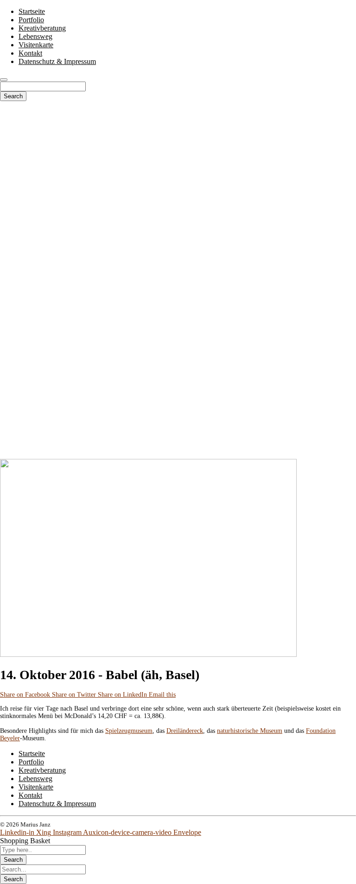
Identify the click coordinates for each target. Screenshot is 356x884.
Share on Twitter (75, 694)
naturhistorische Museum (249, 730)
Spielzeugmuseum (129, 730)
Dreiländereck (184, 730)
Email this (162, 694)
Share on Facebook (26, 694)
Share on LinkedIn (123, 694)
